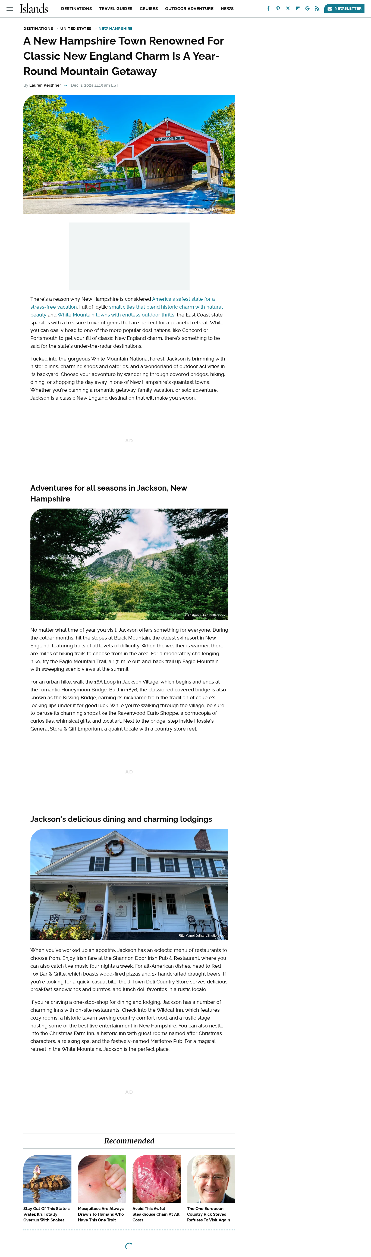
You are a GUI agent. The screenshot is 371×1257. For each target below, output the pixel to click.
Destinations (76, 8)
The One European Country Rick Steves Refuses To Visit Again (208, 1214)
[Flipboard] (297, 9)
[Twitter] (288, 9)
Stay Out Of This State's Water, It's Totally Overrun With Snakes (46, 1214)
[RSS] (317, 9)
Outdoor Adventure (189, 8)
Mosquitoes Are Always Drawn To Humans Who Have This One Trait (101, 1214)
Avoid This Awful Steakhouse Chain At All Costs (156, 1214)
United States (76, 28)
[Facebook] (268, 9)
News (227, 8)
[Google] (307, 9)
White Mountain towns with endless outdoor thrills (116, 315)
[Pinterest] (278, 9)
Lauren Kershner (45, 85)
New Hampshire (116, 28)
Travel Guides (116, 8)
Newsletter (348, 8)
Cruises (149, 8)
